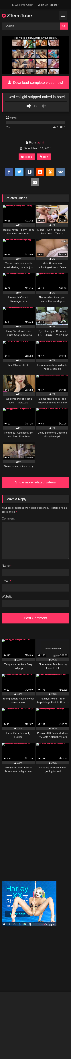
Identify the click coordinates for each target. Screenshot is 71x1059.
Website (7, 596)
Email (6, 581)
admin (41, 142)
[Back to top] (60, 1048)
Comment (8, 518)
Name (6, 565)
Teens (28, 156)
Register (53, 4)
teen (45, 156)
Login (41, 4)
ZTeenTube (19, 15)
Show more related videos (35, 482)
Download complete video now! (37, 83)
